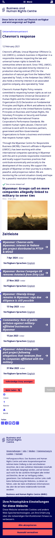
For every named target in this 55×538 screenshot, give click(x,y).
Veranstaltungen (13, 451)
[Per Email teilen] (17, 423)
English (31, 263)
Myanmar (6, 406)
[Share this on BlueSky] (13, 423)
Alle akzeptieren (27, 525)
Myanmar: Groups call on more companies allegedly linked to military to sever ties (25, 191)
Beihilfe (5, 413)
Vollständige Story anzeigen (19, 381)
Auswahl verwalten (27, 532)
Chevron (6, 398)
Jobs (25, 451)
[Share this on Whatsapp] (2, 423)
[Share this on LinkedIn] (10, 423)
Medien (32, 451)
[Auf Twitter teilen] (6, 423)
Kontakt (19, 454)
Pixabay (50, 389)
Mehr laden (11, 390)
